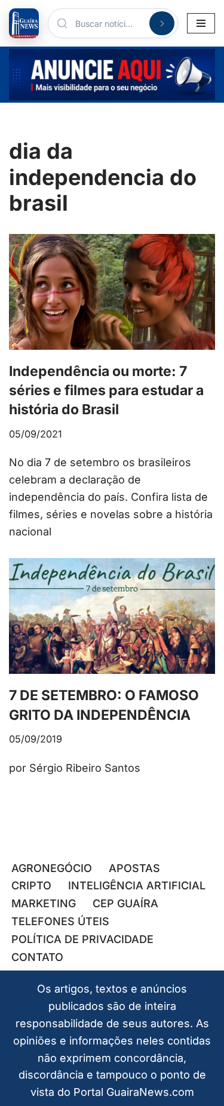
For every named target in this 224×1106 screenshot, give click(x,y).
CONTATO (37, 957)
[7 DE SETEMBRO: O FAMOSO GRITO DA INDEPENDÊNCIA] (112, 616)
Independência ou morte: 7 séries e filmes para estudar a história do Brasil (106, 390)
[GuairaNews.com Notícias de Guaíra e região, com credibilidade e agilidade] (24, 23)
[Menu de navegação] (201, 23)
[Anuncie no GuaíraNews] (112, 74)
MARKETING (43, 903)
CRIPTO (31, 885)
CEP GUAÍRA (125, 903)
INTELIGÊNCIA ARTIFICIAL (136, 885)
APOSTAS (134, 868)
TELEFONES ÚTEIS (60, 921)
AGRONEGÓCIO (51, 868)
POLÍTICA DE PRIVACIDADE (82, 939)
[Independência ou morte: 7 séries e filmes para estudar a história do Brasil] (112, 292)
